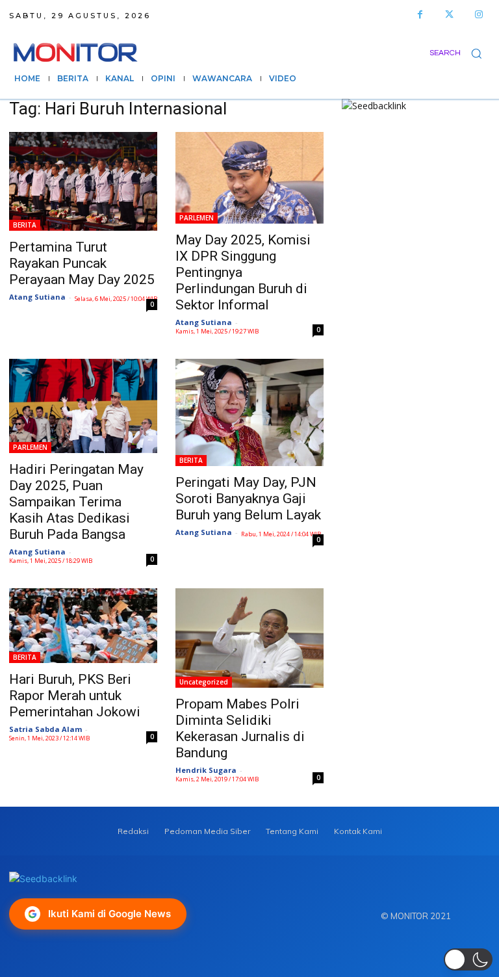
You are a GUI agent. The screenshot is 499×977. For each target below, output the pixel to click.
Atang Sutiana (37, 297)
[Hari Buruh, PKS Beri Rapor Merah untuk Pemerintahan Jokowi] (83, 625)
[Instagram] (478, 14)
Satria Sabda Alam (45, 729)
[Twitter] (449, 14)
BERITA (24, 224)
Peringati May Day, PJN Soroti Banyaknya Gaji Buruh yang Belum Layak (248, 499)
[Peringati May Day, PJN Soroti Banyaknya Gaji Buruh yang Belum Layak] (249, 412)
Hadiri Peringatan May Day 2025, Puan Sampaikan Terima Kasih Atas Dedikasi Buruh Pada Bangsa (76, 502)
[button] (459, 53)
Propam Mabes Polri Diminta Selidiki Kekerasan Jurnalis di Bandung (240, 728)
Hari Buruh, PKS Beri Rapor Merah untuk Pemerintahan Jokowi (74, 695)
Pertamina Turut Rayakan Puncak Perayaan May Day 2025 (82, 263)
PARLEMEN (196, 217)
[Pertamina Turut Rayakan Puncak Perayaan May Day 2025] (83, 181)
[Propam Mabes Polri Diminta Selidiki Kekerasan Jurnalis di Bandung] (249, 637)
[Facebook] (420, 14)
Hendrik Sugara (206, 770)
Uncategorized (203, 681)
